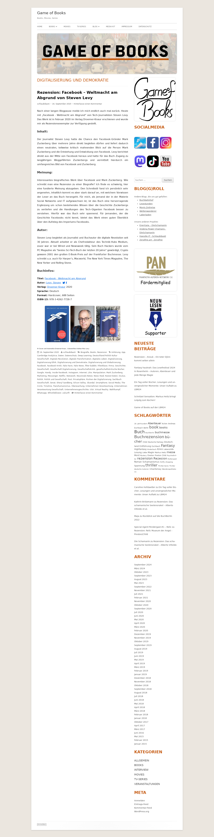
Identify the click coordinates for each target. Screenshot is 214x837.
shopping (169, 462)
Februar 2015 (141, 740)
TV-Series (81, 27)
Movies (67, 27)
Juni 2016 (139, 733)
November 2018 (142, 681)
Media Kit (110, 27)
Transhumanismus (61, 386)
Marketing (42, 376)
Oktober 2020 (141, 605)
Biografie (85, 352)
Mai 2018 (139, 704)
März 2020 (139, 627)
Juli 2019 (138, 652)
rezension (145, 458)
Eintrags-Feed (141, 804)
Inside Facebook (59, 372)
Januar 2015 (140, 744)
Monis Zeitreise (147, 207)
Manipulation (99, 372)
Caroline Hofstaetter (144, 487)
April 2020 (139, 623)
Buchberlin (149, 433)
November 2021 (142, 590)
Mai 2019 (139, 660)
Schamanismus (151, 462)
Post (70, 379)
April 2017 (139, 725)
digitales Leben (99, 359)
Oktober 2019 (141, 641)
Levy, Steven (54, 282)
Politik (40, 379)
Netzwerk (71, 376)
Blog (95, 27)
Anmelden (139, 800)
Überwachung (77, 386)
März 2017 (139, 729)
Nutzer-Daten (111, 376)
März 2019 (139, 667)
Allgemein (141, 760)
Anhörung (115, 352)
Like (90, 372)
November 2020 (142, 601)
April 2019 (139, 663)
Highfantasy (140, 449)
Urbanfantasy (155, 469)
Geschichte (120, 366)
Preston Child (160, 455)
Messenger (53, 376)
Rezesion (160, 458)
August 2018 (140, 692)
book (154, 427)
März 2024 (139, 568)
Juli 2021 (138, 594)
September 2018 (143, 689)
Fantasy (168, 446)
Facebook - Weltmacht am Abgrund (66, 278)
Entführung (145, 446)
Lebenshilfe (169, 449)
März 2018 (139, 711)
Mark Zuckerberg (114, 372)
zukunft (66, 393)
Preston (150, 455)
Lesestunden (146, 204)
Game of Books (51, 13)
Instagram (73, 372)
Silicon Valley (79, 383)
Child (145, 442)
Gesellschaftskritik (86, 369)
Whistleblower (54, 393)
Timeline (48, 386)
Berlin (146, 428)
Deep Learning (85, 355)
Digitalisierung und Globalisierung (104, 362)
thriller (151, 465)
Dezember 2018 (142, 678)
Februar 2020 (141, 630)
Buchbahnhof (146, 200)
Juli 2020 (138, 612)
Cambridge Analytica (47, 355)
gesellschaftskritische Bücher (110, 369)
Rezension (102, 352)
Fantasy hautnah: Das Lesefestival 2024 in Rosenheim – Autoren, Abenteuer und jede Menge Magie (154, 371)
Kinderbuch (151, 449)
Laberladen (145, 215)
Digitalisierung (115, 359)
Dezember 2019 (142, 634)
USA (92, 389)
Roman (138, 462)
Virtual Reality (101, 389)
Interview (141, 769)
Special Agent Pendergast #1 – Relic (152, 527)
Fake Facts (68, 366)
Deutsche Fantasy (155, 442)
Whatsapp (42, 393)
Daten (61, 355)
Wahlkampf (114, 389)
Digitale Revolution (59, 359)
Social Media (114, 383)
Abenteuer (154, 423)
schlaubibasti (43, 104)
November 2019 (142, 638)
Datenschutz (145, 27)
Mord (136, 455)
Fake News (79, 366)
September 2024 (143, 565)
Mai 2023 (139, 583)
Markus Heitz (160, 452)
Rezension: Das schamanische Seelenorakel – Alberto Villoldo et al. (153, 505)
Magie (151, 452)
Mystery (143, 455)
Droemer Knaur (56, 287)
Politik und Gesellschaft (55, 379)
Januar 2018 (140, 718)
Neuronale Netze (85, 376)
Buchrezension (149, 436)
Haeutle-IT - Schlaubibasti (152, 236)
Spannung (139, 466)
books (163, 427)
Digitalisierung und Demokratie (72, 362)
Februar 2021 (141, 597)
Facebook (41, 366)
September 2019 (143, 645)
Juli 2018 (138, 696)
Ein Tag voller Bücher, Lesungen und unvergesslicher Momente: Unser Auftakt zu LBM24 (155, 386)
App (123, 352)
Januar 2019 (140, 674)
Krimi (160, 449)
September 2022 (143, 587)
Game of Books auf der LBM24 (150, 407)
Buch (139, 431)
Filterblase (102, 366)
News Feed (99, 376)
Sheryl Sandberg (64, 383)
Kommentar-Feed (143, 808)
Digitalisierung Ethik (46, 362)
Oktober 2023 (141, 572)
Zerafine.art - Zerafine (151, 240)
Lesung (138, 452)
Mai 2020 (139, 619)
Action (164, 423)
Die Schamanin (142, 541)
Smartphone (101, 383)
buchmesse (162, 432)
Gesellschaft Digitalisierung (63, 369)
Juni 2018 (139, 700)
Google (40, 372)
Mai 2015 (139, 736)
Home (39, 27)
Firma (111, 366)
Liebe (144, 452)
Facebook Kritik (54, 366)
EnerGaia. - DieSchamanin (153, 225)
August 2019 (140, 649)
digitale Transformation (80, 359)
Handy (48, 372)
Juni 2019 (139, 656)
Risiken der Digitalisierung (98, 379)
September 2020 (143, 608)
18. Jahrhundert (140, 424)
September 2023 (143, 576)
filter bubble (91, 366)
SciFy (162, 462)
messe (171, 452)
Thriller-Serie (163, 466)
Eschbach (156, 446)
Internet (83, 372)
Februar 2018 (141, 714)
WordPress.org (141, 811)
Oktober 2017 (141, 722)
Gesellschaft (43, 369)
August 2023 (140, 579)
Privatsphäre (79, 379)
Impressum (127, 27)
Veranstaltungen (147, 783)
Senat (52, 383)
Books (52, 27)
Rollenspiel (172, 459)
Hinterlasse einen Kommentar (88, 104)
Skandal (91, 383)
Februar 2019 (141, 671)
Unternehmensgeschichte (76, 389)
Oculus (122, 376)
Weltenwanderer (147, 211)
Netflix (62, 376)
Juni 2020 (139, 616)
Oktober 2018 (141, 685)
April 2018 (139, 707)
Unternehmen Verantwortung (99, 386)
